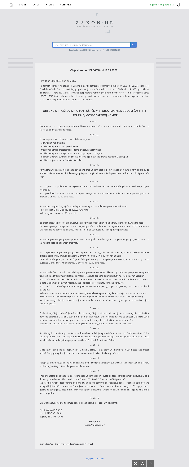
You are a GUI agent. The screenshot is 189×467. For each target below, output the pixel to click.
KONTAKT (65, 4)
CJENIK (50, 4)
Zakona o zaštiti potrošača (86, 85)
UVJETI (36, 4)
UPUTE (23, 4)
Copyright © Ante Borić (94, 458)
